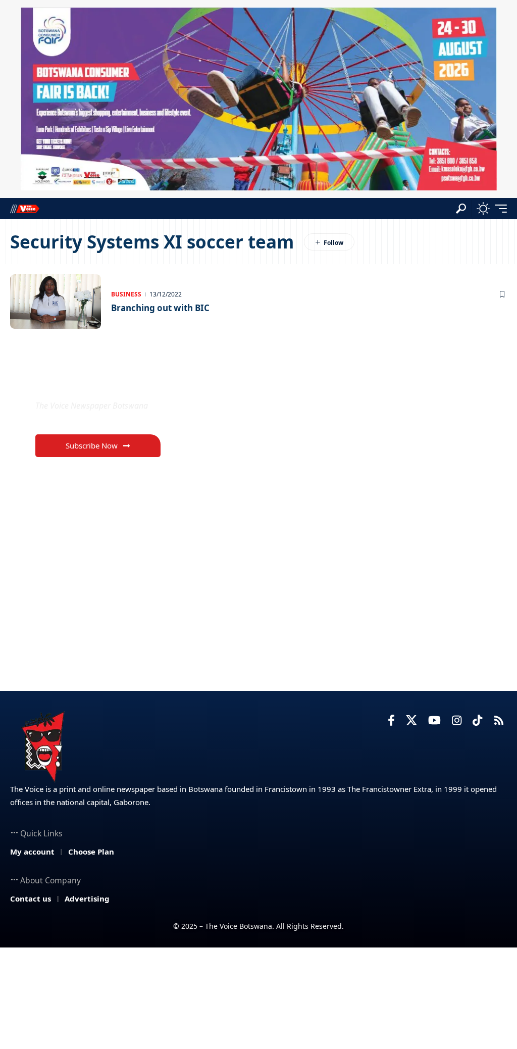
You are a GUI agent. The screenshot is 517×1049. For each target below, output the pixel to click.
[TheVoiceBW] (24, 208)
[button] (461, 209)
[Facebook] (391, 720)
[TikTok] (477, 720)
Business (126, 294)
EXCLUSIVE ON (88, 381)
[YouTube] (434, 720)
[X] (411, 720)
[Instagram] (456, 720)
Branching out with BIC (160, 308)
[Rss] (499, 720)
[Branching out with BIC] (55, 301)
